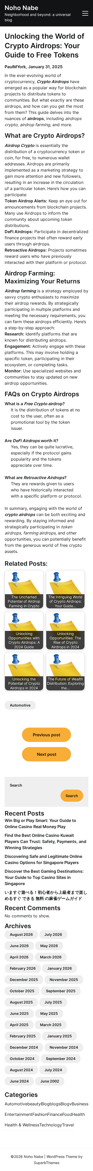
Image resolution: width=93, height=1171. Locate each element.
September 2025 (60, 991)
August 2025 (21, 1002)
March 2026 (50, 957)
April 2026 (19, 957)
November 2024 (64, 1047)
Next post (46, 754)
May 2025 (49, 1013)
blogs (55, 1103)
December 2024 (24, 1047)
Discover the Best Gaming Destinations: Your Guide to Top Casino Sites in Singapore (44, 877)
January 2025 (59, 1036)
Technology (50, 1124)
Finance (54, 1114)
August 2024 (21, 1070)
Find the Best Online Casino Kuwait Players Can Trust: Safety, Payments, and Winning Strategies (45, 841)
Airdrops (33, 213)
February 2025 (23, 1036)
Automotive (20, 705)
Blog (45, 1103)
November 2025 (64, 979)
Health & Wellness (22, 1124)
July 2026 (53, 934)
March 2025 (50, 1025)
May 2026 (49, 946)
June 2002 (49, 1081)
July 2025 (53, 1002)
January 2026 (59, 968)
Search (16, 785)
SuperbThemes (46, 1162)
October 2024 (22, 1058)
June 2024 (19, 1081)
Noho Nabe (21, 8)
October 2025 (22, 991)
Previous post (46, 734)
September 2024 (60, 1058)
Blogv (66, 1103)
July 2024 (53, 1070)
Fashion (39, 1114)
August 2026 (21, 934)
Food (67, 1114)
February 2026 (23, 968)
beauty (34, 1103)
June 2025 (19, 1013)
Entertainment (18, 1114)
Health (78, 1114)
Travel (68, 1124)
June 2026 (19, 946)
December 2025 (24, 979)
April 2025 (19, 1025)
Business (80, 1103)
